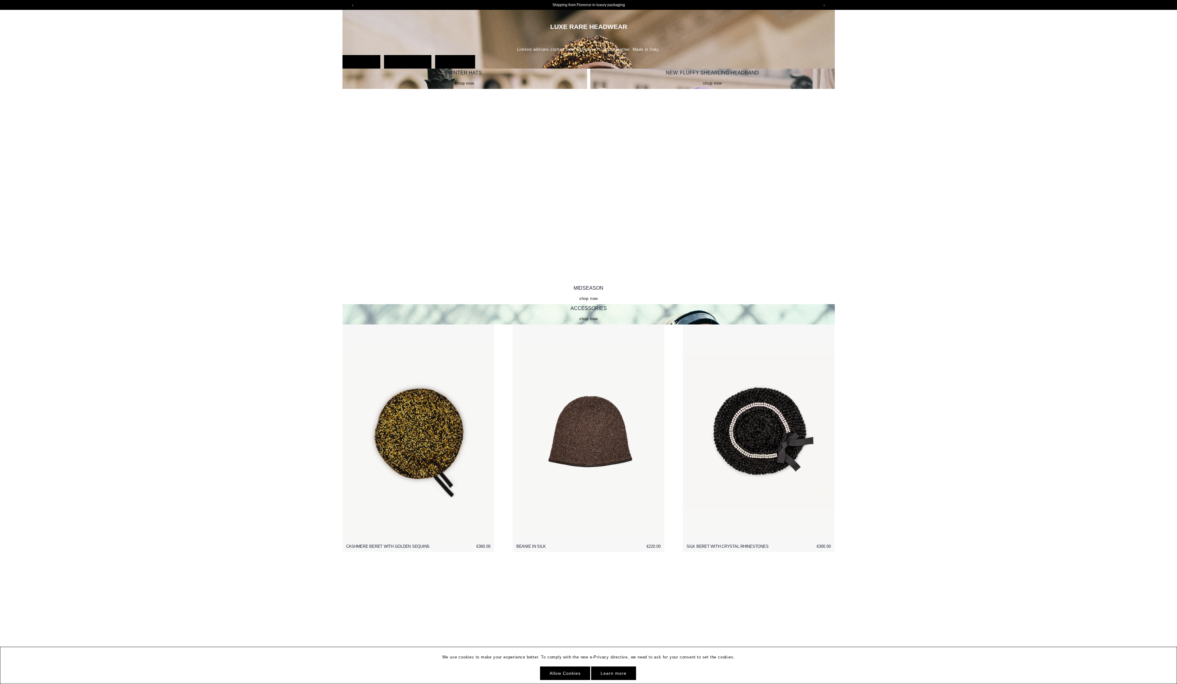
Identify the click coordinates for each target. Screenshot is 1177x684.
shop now (464, 83)
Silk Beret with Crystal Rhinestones (727, 546)
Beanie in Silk (531, 546)
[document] (588, 665)
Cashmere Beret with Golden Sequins (388, 546)
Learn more (614, 673)
